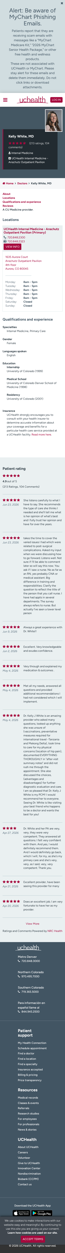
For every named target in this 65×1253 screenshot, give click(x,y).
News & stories (27, 1129)
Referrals (23, 1108)
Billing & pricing (27, 1074)
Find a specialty (27, 1064)
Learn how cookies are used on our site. (33, 1232)
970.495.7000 (30, 976)
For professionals (28, 1124)
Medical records (28, 1097)
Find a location (27, 1058)
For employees (27, 1119)
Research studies (28, 1113)
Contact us (25, 1184)
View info (12, 246)
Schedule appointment (32, 1048)
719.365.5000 (30, 991)
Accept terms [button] (33, 1239)
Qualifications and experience (22, 201)
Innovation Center (29, 1168)
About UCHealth (28, 1147)
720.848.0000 (30, 961)
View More (32, 923)
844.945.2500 (30, 1011)
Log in (56, 99)
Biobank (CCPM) (28, 1179)
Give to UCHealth (29, 1163)
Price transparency (30, 1080)
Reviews (8, 205)
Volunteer (24, 1157)
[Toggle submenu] (5, 99)
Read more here (41, 434)
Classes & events (28, 1103)
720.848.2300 (16, 237)
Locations (9, 198)
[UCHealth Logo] (28, 947)
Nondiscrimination (29, 1173)
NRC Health (54, 931)
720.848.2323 (16, 241)
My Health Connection (32, 1043)
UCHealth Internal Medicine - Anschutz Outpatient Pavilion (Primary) (31, 230)
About (6, 194)
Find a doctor (26, 1053)
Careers (23, 1152)
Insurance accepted (30, 1069)
